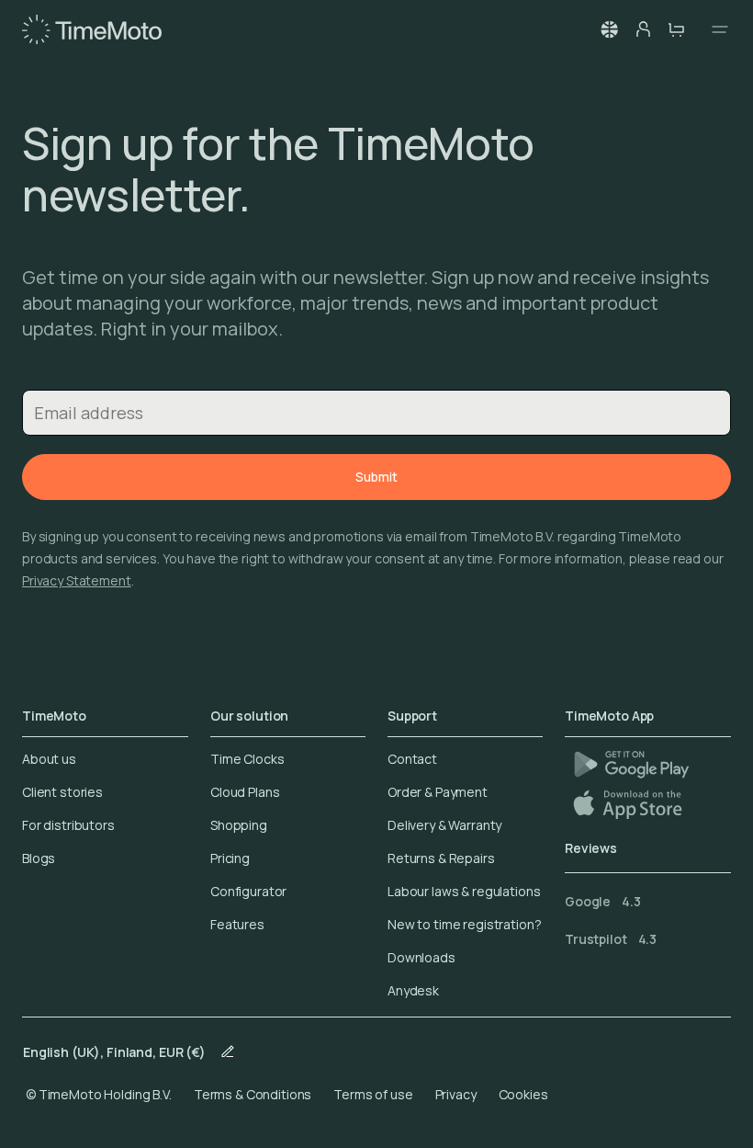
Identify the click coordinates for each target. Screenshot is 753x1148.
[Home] (92, 29)
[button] (610, 29)
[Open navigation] (714, 29)
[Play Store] (631, 764)
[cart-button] (676, 29)
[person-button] (643, 29)
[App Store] (629, 804)
